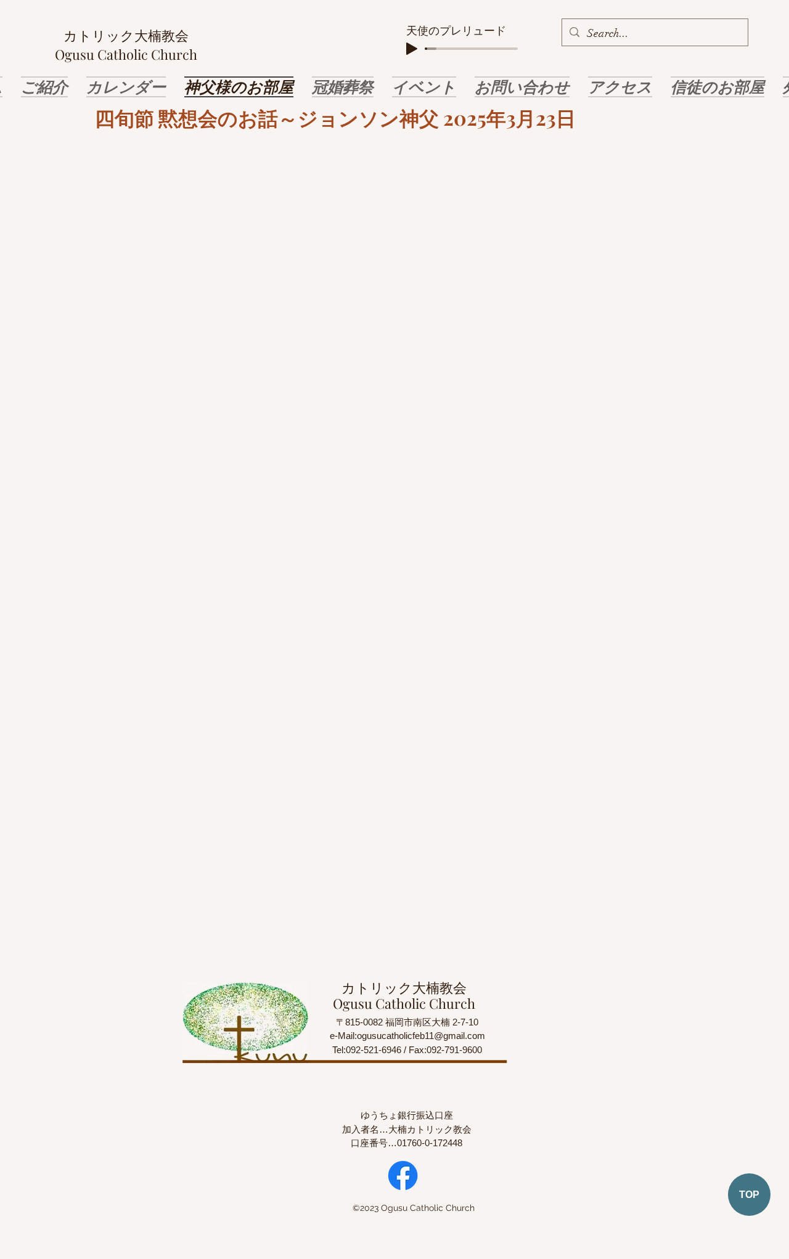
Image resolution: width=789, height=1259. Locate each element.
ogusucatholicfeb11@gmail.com (421, 1035)
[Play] (411, 49)
